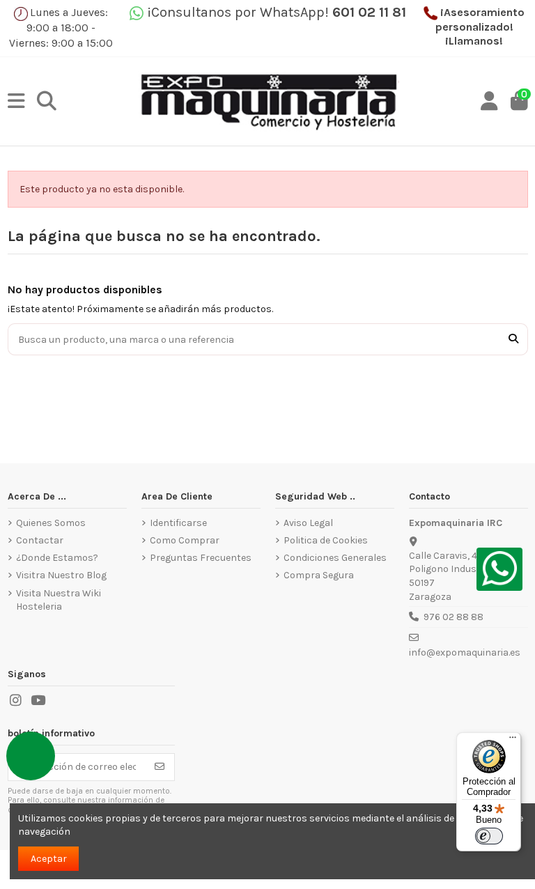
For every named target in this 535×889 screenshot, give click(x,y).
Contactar (39, 540)
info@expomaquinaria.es (464, 652)
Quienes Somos (51, 523)
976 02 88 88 (453, 617)
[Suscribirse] (159, 767)
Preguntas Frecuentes (200, 558)
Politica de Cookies (326, 540)
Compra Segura (319, 575)
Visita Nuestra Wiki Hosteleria (58, 600)
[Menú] (512, 740)
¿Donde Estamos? (57, 558)
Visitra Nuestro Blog (61, 575)
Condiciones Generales (335, 558)
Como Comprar (184, 540)
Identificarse (178, 523)
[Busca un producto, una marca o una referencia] (513, 339)
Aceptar (49, 859)
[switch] (489, 836)
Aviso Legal (308, 523)
